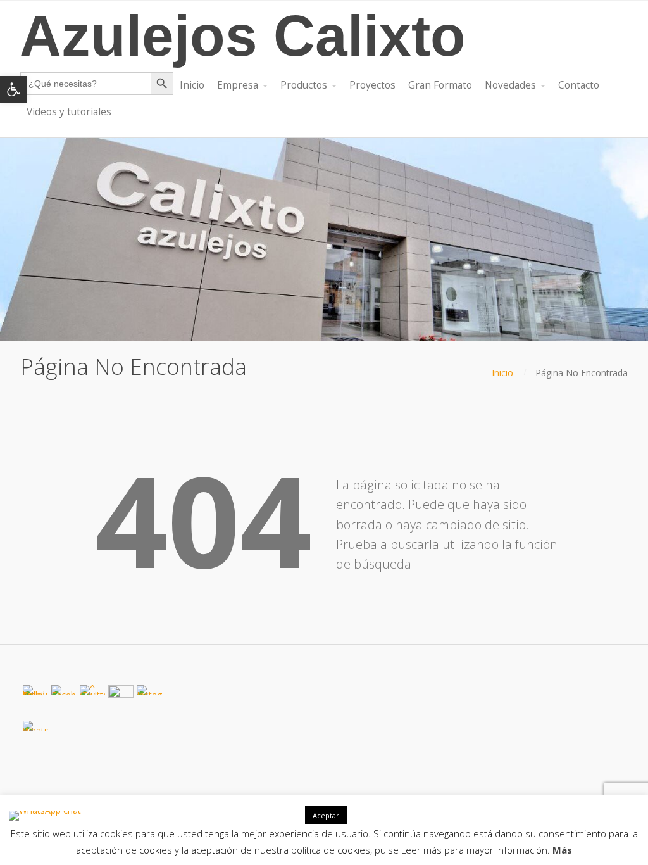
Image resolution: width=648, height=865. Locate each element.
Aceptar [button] (326, 815)
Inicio (502, 373)
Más (562, 849)
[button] (13, 89)
